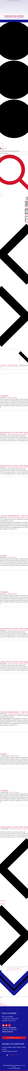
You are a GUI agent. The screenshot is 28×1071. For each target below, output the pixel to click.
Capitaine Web (16, 1068)
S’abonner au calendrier (14, 968)
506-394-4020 (12, 1027)
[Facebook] (3, 1025)
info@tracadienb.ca (7, 1031)
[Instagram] (9, 1025)
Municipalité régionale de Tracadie (12, 1065)
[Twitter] (6, 1025)
